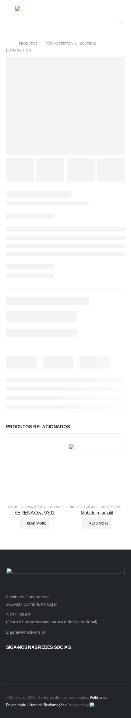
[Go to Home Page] (8, 43)
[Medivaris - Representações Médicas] (27, 18)
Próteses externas (47, 507)
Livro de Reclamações (47, 704)
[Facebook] (121, 18)
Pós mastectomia (20, 507)
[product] (34, 472)
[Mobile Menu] (10, 18)
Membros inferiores (102, 507)
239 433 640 (20, 614)
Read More (36, 523)
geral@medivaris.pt (27, 632)
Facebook (13, 662)
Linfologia (77, 507)
